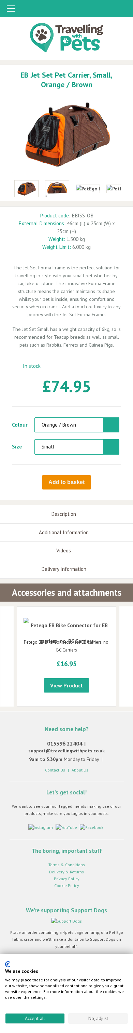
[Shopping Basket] (121, 9)
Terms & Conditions (66, 864)
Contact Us (55, 770)
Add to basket (66, 482)
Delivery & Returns (66, 871)
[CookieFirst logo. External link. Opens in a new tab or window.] (7, 964)
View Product (66, 685)
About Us (80, 770)
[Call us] (95, 9)
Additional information (64, 532)
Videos (63, 550)
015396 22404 (64, 743)
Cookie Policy (66, 885)
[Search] (108, 9)
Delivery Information (63, 569)
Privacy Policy (66, 878)
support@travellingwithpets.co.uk (66, 751)
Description (63, 514)
